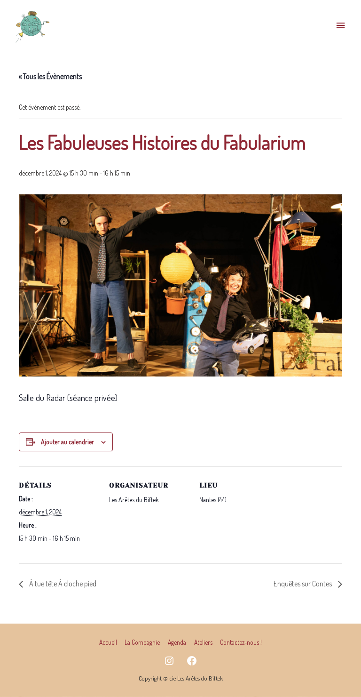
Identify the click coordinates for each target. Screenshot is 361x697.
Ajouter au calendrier (67, 442)
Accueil (108, 642)
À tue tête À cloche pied (62, 583)
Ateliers (203, 642)
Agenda (177, 642)
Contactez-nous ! (241, 642)
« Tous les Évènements (50, 76)
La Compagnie (142, 642)
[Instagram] (169, 660)
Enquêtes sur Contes (303, 583)
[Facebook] (191, 660)
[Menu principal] (341, 25)
